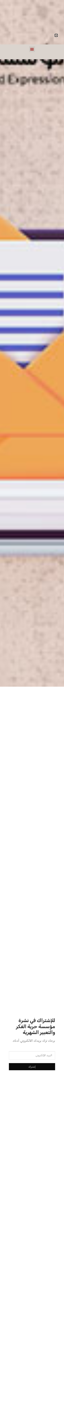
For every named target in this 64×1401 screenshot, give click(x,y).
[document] (32, 700)
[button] (32, 49)
